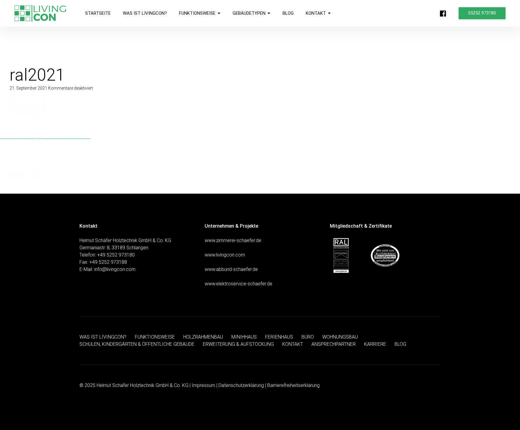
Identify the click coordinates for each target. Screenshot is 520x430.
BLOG (288, 13)
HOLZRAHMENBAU (203, 337)
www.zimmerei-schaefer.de (233, 240)
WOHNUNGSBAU (340, 337)
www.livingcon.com (225, 255)
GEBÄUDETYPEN (249, 13)
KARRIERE (375, 344)
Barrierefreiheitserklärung (293, 385)
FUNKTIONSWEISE (197, 13)
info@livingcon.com (114, 269)
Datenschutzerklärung (241, 385)
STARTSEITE (98, 13)
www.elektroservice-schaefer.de (238, 284)
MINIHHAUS (244, 337)
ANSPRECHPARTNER (333, 344)
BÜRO (308, 337)
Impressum (203, 385)
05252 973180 (482, 13)
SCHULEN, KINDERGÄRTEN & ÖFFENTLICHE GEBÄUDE (136, 344)
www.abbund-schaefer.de (231, 269)
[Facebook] (443, 13)
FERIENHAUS (279, 337)
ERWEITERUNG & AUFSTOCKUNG (238, 344)
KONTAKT (316, 13)
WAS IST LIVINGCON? (145, 13)
